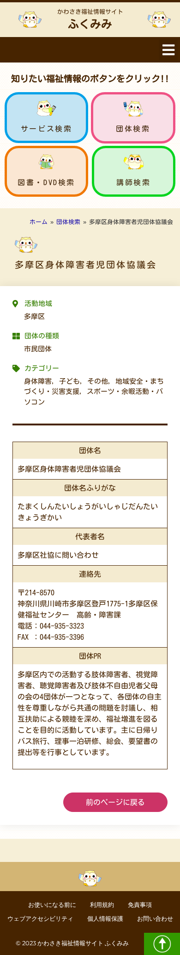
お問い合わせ (155, 918)
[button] (168, 49)
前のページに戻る (115, 802)
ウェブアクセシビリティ (40, 918)
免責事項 (140, 904)
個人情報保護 (105, 918)
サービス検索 (46, 128)
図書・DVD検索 (46, 182)
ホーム (39, 222)
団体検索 (133, 128)
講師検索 (133, 182)
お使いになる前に (52, 904)
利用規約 (102, 904)
